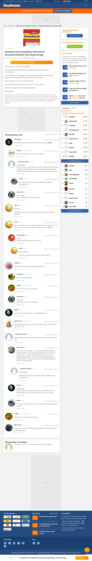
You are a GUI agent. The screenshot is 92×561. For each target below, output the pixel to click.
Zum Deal (31, 62)
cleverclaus (22, 192)
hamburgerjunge (74, 174)
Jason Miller (72, 206)
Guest (17, 205)
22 (31, 58)
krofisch (22, 58)
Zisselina (18, 263)
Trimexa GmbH (71, 552)
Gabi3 (71, 143)
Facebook (14, 1)
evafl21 (24, 285)
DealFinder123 (73, 139)
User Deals (10, 26)
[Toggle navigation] (86, 5)
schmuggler (23, 139)
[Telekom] (16, 525)
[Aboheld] (7, 516)
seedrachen (24, 274)
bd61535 (71, 147)
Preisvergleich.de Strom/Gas (48, 516)
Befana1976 (19, 425)
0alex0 (22, 179)
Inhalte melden (30, 552)
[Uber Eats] (25, 525)
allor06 (18, 310)
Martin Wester (73, 198)
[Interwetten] (7, 521)
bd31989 (71, 134)
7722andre (72, 125)
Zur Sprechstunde (74, 46)
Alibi (70, 170)
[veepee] (7, 529)
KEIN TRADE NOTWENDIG (62, 11)
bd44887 (71, 156)
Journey (71, 202)
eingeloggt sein (24, 444)
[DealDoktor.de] (12, 5)
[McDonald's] (16, 521)
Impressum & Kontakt (17, 552)
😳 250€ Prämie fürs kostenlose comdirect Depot (36, 11)
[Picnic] (7, 525)
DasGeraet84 (73, 121)
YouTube (28, 1)
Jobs (78, 552)
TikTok (34, 1)
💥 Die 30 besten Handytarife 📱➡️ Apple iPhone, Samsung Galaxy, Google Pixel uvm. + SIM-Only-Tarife (73, 523)
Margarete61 (73, 152)
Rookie (71, 183)
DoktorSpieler (22, 235)
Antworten (16, 145)
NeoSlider (72, 117)
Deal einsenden (74, 36)
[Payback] (25, 521)
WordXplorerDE (74, 130)
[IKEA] (25, 516)
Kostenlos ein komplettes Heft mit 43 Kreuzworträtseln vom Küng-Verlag (42, 558)
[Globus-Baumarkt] (16, 516)
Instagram (21, 1)
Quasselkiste (73, 178)
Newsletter (40, 1)
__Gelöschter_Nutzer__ (25, 161)
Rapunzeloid (22, 321)
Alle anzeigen (75, 102)
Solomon (72, 189)
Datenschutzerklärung (58, 552)
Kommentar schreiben (51, 134)
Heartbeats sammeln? (74, 161)
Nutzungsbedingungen (43, 552)
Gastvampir (22, 347)
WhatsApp (7, 1)
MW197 (71, 194)
